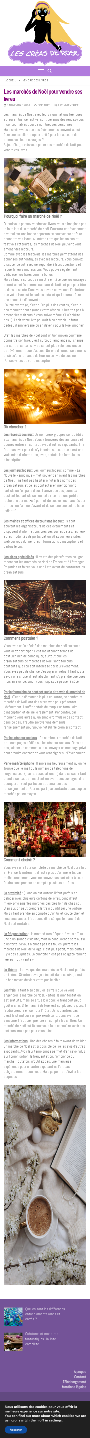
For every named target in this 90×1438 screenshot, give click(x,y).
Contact (80, 1376)
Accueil (11, 80)
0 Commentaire (67, 105)
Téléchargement (74, 1381)
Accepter (16, 1430)
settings (55, 1420)
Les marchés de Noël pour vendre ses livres (43, 95)
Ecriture (43, 105)
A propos (80, 1371)
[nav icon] (41, 71)
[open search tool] (50, 71)
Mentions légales (74, 1386)
